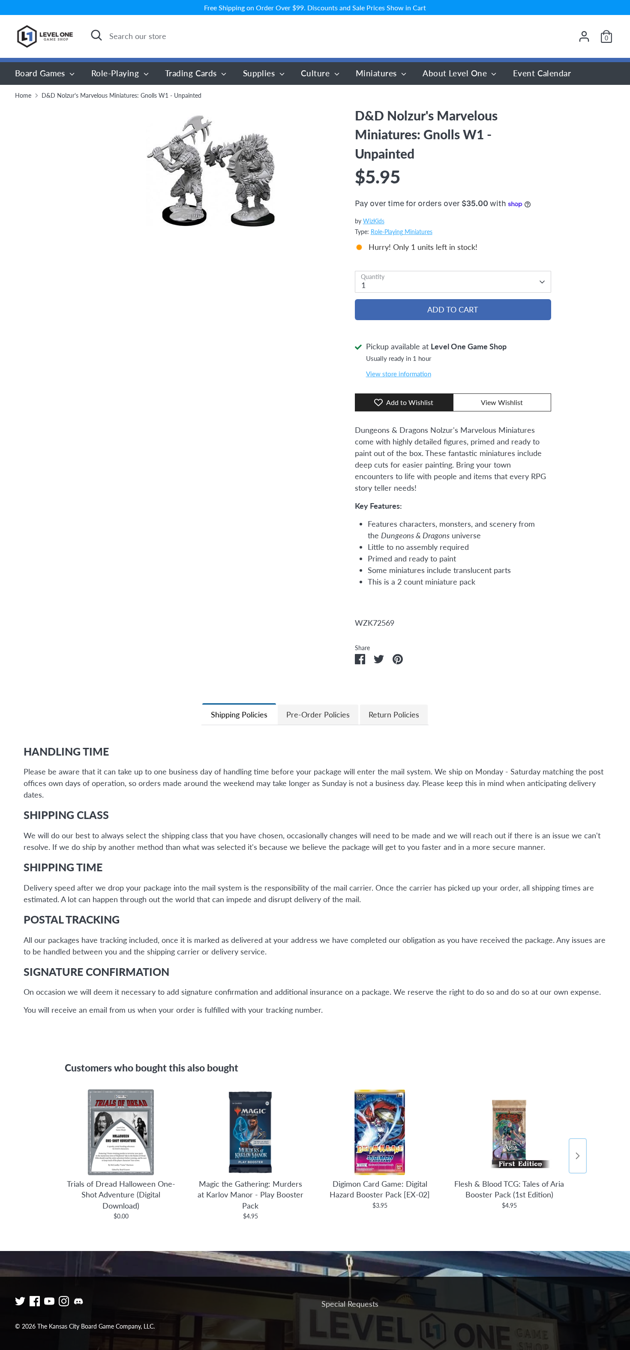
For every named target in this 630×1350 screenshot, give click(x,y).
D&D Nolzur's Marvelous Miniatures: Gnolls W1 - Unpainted (121, 95)
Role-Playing (116, 73)
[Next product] (577, 1156)
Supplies (260, 73)
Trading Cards (192, 73)
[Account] (584, 36)
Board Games (41, 73)
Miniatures (377, 73)
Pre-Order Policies (318, 714)
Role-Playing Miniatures (401, 231)
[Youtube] (49, 1301)
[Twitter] (20, 1301)
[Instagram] (64, 1301)
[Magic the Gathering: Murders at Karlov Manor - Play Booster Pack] (250, 1132)
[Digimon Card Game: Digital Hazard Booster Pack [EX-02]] (379, 1132)
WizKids (373, 221)
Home (23, 95)
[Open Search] (96, 35)
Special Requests (349, 1303)
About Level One (456, 73)
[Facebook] (35, 1301)
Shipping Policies (239, 714)
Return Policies (394, 714)
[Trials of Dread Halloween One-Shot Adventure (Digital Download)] (121, 1132)
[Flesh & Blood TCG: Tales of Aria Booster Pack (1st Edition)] (509, 1132)
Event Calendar (542, 73)
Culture (316, 73)
